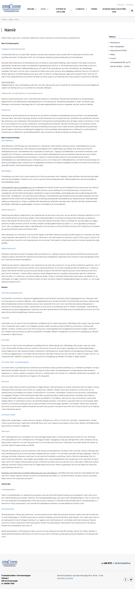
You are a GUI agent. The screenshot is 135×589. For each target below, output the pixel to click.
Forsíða (4, 19)
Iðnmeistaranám (7, 509)
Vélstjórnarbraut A (8, 210)
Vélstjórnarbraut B (8, 248)
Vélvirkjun (5, 381)
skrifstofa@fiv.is (123, 563)
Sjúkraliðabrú (6, 171)
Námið (11, 19)
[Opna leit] (132, 10)
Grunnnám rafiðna (8, 415)
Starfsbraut (5, 110)
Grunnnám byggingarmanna (11, 293)
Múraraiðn (5, 340)
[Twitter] (131, 579)
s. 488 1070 (106, 563)
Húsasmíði (5, 318)
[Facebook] (125, 579)
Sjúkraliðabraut (7, 140)
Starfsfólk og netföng (65, 578)
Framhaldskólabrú (8, 489)
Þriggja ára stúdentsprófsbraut (13, 49)
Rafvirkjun (5, 431)
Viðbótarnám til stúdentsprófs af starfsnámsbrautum (21, 93)
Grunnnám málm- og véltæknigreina (15, 362)
